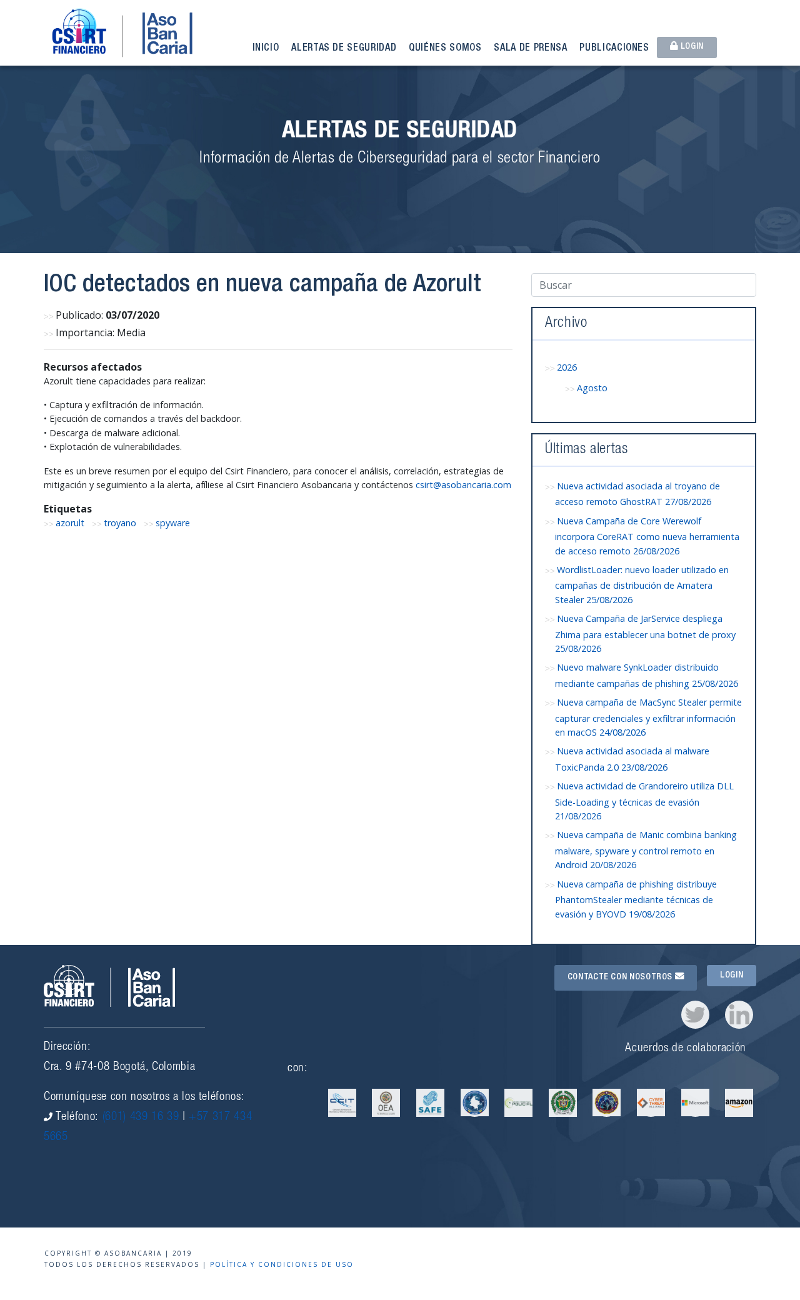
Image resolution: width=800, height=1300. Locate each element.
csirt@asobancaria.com (463, 485)
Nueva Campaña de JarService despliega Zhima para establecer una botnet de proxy (645, 633)
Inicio (265, 49)
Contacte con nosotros (621, 977)
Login (691, 46)
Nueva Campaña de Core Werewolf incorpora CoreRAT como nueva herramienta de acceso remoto (647, 536)
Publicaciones (614, 49)
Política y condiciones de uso (282, 1264)
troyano (120, 523)
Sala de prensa (530, 49)
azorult (70, 523)
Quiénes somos (445, 49)
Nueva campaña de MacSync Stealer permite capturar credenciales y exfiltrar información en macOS (648, 717)
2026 (567, 367)
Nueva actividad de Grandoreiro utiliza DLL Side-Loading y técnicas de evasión (644, 801)
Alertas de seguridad (343, 49)
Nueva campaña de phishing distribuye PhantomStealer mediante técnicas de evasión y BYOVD (636, 899)
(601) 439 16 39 (140, 1117)
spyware (173, 523)
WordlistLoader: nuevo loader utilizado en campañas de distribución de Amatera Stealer (642, 585)
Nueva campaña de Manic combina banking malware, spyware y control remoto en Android (646, 850)
